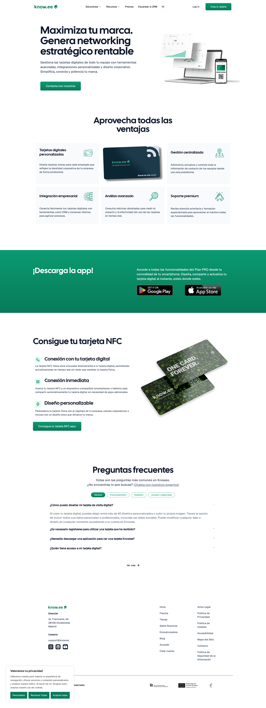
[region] (40, 684)
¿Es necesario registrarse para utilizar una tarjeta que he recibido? (92, 529)
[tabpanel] (133, 528)
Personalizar (19, 695)
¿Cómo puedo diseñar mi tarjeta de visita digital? (81, 505)
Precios (129, 6)
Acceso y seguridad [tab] (161, 494)
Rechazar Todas (39, 695)
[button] (133, 506)
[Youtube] (65, 646)
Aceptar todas (60, 695)
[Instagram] (50, 646)
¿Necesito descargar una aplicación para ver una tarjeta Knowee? (92, 538)
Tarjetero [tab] (138, 494)
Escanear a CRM (147, 6)
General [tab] (98, 494)
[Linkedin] (58, 646)
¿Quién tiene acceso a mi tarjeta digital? (75, 548)
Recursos (111, 6)
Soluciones (92, 6)
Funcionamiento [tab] (118, 494)
